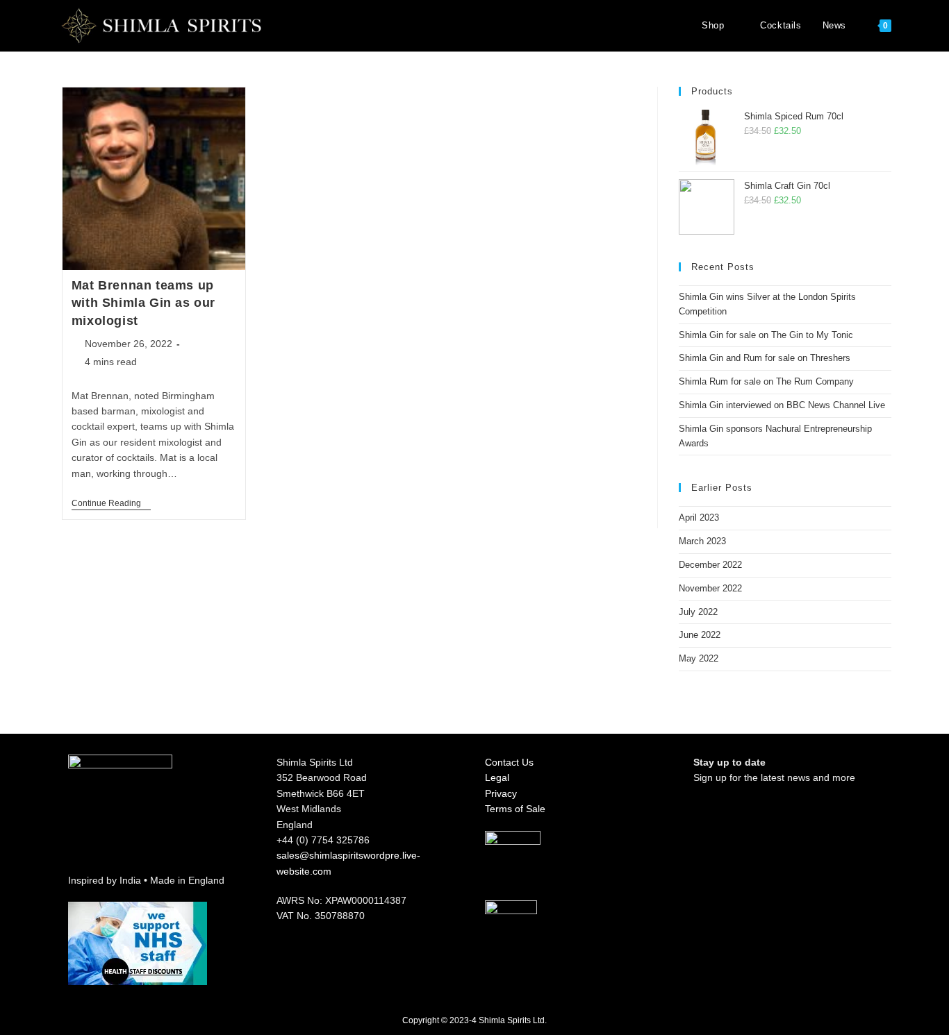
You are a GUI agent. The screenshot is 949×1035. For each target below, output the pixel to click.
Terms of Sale (515, 808)
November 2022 (710, 588)
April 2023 (699, 517)
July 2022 (698, 612)
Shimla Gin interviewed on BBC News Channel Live (782, 405)
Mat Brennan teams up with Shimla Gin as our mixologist (143, 302)
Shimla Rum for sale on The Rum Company (766, 381)
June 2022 (699, 635)
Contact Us (509, 762)
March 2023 (702, 541)
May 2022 (698, 658)
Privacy (501, 793)
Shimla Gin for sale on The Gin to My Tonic (766, 335)
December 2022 (710, 564)
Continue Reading (111, 503)
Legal (497, 777)
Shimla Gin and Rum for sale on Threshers (764, 358)
